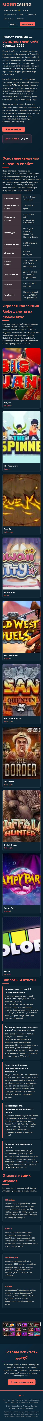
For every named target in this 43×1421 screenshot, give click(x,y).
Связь (21, 14)
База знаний (9, 19)
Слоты (25, 10)
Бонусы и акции (12, 10)
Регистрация (27, 24)
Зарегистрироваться (23, 1382)
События (20, 19)
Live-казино (31, 14)
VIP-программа (10, 14)
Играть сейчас (15, 129)
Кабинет (13, 24)
